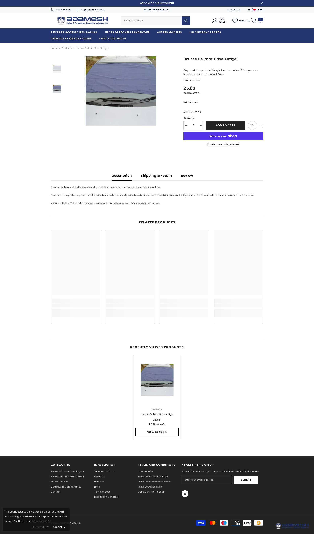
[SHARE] (260, 125)
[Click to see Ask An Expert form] (292, 526)
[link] (76, 305)
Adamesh (157, 409)
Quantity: (188, 118)
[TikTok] (185, 493)
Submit (246, 480)
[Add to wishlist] (252, 125)
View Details (157, 432)
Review (187, 175)
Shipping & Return (156, 175)
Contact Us (233, 9)
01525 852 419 (63, 9)
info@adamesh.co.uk (92, 9)
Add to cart (226, 125)
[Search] (155, 20)
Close (261, 3)
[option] (121, 91)
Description (122, 175)
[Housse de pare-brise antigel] (157, 380)
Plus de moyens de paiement (223, 144)
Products (67, 48)
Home (54, 48)
